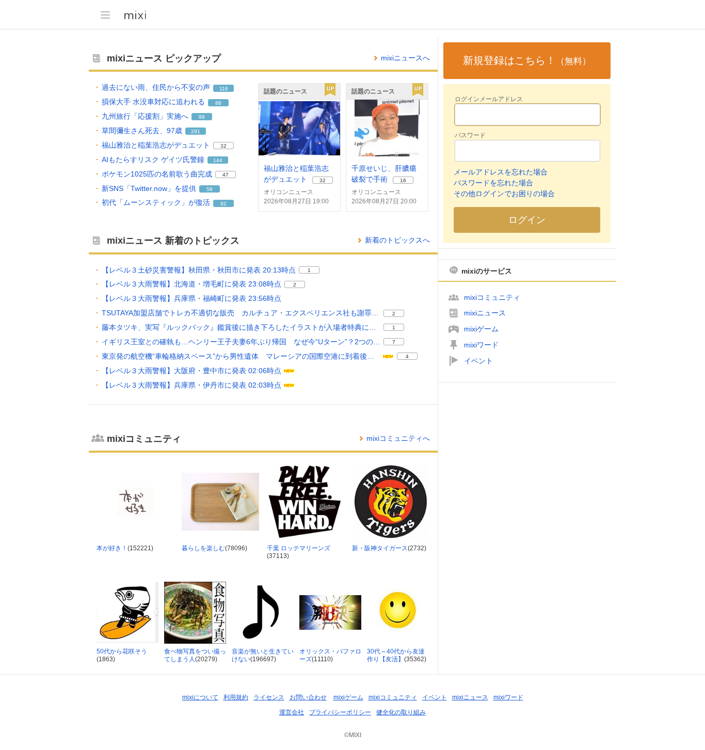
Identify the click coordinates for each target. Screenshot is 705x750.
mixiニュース (485, 313)
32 (223, 146)
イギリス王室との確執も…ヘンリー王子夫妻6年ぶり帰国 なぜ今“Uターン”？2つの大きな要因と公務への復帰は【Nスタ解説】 (241, 342)
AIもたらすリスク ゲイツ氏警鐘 (153, 159)
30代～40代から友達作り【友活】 (396, 655)
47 (225, 175)
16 (403, 180)
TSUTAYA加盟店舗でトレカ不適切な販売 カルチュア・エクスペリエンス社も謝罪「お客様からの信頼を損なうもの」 (241, 313)
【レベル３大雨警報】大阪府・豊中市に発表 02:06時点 (191, 370)
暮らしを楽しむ (203, 548)
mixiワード (481, 345)
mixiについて (200, 697)
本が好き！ (112, 548)
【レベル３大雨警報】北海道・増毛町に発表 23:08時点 (191, 284)
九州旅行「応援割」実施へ (145, 116)
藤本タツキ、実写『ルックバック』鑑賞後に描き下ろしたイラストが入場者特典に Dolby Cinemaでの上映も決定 (241, 327)
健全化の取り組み (401, 712)
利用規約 (235, 697)
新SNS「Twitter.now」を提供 (149, 188)
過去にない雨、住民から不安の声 (156, 87)
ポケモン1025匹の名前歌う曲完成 (157, 174)
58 (209, 189)
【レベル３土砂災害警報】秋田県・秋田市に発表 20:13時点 (199, 270)
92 (223, 203)
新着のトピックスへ (397, 240)
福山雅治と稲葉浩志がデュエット (156, 145)
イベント (478, 361)
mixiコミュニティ (492, 297)
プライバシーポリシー (340, 712)
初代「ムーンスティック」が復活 (156, 202)
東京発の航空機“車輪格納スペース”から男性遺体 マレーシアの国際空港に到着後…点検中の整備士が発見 (241, 356)
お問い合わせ (308, 697)
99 (202, 117)
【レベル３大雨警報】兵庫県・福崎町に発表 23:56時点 (191, 298)
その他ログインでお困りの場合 (504, 193)
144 (217, 160)
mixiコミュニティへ (398, 438)
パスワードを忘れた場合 (493, 183)
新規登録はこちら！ (527, 60)
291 (195, 131)
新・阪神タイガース (380, 548)
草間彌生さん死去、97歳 (142, 130)
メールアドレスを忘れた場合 (501, 172)
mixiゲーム (481, 329)
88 (218, 103)
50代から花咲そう (122, 651)
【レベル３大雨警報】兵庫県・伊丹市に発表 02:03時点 (191, 385)
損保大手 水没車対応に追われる (153, 102)
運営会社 (291, 712)
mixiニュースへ (405, 58)
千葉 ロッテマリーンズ (298, 548)
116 (223, 88)
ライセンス (268, 697)
